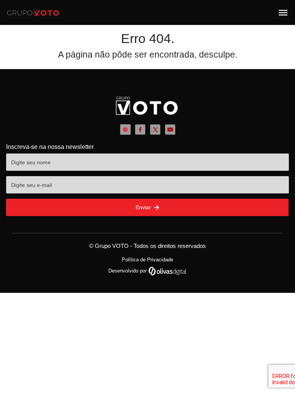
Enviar (144, 207)
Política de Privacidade (147, 260)
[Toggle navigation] (283, 12)
